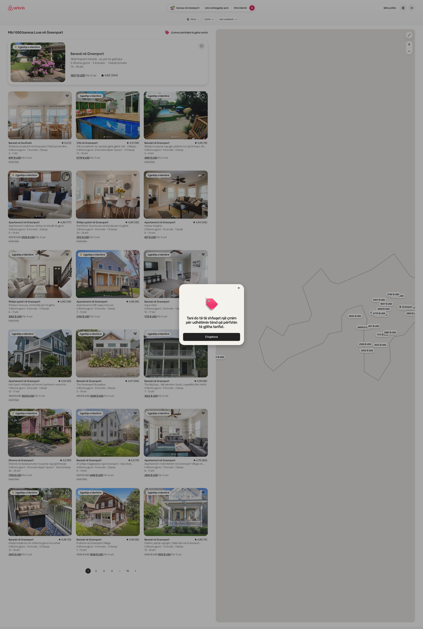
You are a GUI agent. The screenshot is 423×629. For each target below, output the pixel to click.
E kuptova (211, 337)
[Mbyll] (238, 288)
